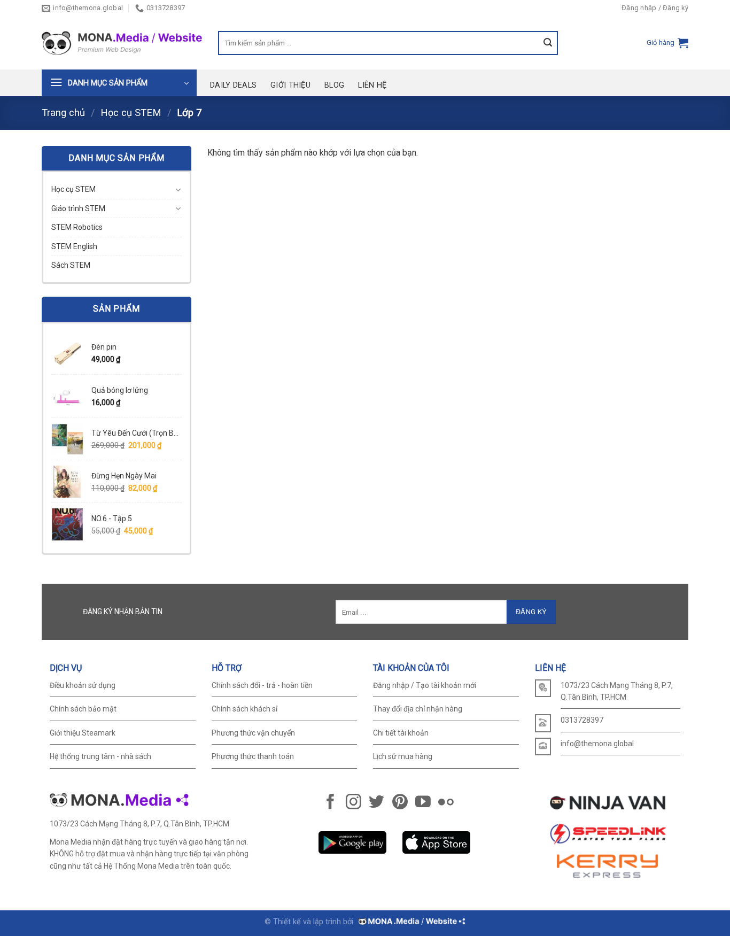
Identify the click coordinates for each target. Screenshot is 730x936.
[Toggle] (178, 190)
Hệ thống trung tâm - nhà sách (100, 756)
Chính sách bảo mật (83, 709)
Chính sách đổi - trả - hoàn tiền (262, 685)
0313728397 (582, 720)
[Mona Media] (410, 921)
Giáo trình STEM (78, 208)
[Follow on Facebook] (330, 802)
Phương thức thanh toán (253, 756)
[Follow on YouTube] (423, 802)
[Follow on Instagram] (353, 802)
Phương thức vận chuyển (253, 733)
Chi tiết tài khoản (401, 733)
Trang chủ (63, 112)
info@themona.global (597, 743)
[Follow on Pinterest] (400, 802)
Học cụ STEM (130, 112)
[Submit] (551, 43)
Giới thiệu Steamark (82, 733)
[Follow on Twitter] (376, 802)
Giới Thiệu (290, 85)
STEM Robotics (77, 227)
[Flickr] (446, 802)
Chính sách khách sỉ (244, 709)
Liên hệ (372, 85)
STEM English (74, 246)
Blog (334, 85)
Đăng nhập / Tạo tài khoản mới (424, 685)
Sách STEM (70, 265)
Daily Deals (233, 85)
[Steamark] (122, 43)
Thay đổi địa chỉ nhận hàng (417, 709)
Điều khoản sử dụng (82, 685)
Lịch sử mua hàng (402, 756)
